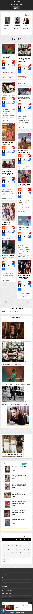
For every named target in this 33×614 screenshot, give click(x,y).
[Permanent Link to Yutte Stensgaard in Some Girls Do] (24, 176)
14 (24, 549)
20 (20, 552)
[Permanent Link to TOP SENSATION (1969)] (24, 221)
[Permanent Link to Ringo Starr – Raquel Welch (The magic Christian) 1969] (24, 267)
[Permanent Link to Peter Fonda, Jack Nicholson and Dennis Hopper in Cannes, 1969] (8, 163)
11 (12, 549)
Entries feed (6, 578)
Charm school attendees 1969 (6, 223)
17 (8, 552)
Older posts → (22, 302)
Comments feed (6, 581)
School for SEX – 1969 (8, 95)
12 (16, 302)
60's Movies (6, 120)
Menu (17, 8)
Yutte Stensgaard (23, 200)
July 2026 (5, 594)
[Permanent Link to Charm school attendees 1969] (8, 212)
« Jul (3, 562)
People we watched (7, 198)
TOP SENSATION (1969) (23, 228)
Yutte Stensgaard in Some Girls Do (24, 185)
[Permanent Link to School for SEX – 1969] (8, 87)
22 (29, 552)
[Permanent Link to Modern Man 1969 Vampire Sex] (8, 132)
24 (8, 556)
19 (16, 552)
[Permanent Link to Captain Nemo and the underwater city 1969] (24, 91)
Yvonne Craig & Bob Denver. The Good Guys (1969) (24, 59)
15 (28, 549)
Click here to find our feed (10, 312)
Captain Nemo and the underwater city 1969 (24, 98)
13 (20, 549)
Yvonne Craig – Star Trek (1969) (8, 56)
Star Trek (5, 77)
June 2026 (5, 597)
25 (12, 556)
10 (8, 549)
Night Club (6, 280)
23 (4, 556)
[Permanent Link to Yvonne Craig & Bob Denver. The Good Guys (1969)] (24, 50)
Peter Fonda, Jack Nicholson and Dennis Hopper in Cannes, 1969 (7, 172)
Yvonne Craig (5, 72)
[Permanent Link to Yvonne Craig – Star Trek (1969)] (8, 49)
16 (4, 552)
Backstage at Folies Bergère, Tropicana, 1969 (8, 257)
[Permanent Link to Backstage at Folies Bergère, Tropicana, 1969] (8, 247)
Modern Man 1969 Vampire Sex (7, 143)
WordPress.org (6, 584)
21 (24, 552)
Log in (4, 575)
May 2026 (5, 600)
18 (12, 552)
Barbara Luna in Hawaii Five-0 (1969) (24, 151)
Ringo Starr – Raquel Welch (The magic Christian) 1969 (24, 277)
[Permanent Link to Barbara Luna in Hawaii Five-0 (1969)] (24, 141)
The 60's (16, 2)
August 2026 (5, 591)
